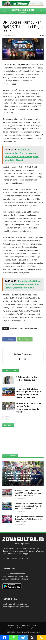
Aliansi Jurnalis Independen (13, 574)
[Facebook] (20, 359)
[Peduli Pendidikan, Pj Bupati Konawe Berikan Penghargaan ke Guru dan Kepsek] (8, 406)
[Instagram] (26, 359)
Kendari (10, 553)
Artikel (13, 17)
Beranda (5, 17)
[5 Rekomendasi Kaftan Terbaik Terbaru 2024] (8, 380)
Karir (18, 625)
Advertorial (21, 17)
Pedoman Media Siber (17, 628)
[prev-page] (4, 418)
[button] (4, 11)
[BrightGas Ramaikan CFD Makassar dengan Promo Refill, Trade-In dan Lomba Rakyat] (7, 519)
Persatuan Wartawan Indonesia (15, 576)
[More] (35, 339)
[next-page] (7, 418)
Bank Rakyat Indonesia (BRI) (29, 328)
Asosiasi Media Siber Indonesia (15, 579)
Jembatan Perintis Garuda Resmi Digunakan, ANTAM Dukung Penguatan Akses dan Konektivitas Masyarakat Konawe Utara (21, 477)
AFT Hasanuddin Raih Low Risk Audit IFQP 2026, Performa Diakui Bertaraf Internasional (28, 493)
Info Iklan (11, 625)
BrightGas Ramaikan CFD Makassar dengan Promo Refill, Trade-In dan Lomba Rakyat (29, 519)
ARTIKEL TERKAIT (11, 371)
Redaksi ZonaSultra (23, 354)
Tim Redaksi (26, 625)
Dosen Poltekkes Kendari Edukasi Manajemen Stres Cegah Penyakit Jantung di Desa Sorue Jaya (28, 506)
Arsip (34, 625)
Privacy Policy (31, 628)
